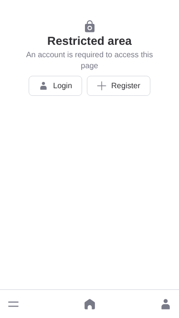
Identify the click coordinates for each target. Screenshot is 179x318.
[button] (13, 304)
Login (62, 86)
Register (125, 86)
